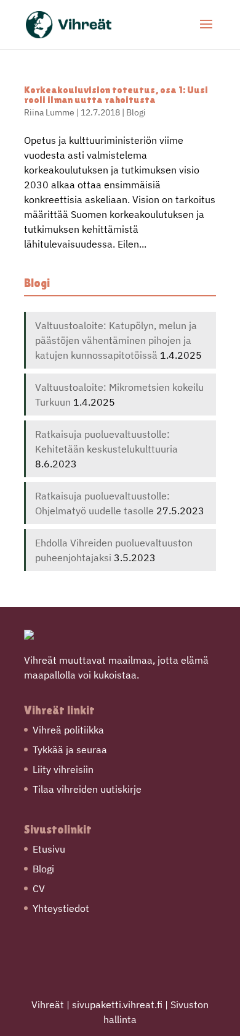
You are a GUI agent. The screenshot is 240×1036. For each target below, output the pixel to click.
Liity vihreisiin (63, 769)
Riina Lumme (49, 112)
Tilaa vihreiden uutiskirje (87, 789)
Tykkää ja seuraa (70, 749)
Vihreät (47, 1004)
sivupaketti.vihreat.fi (117, 1004)
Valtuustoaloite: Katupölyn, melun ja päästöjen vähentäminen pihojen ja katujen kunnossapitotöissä (116, 340)
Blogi (136, 112)
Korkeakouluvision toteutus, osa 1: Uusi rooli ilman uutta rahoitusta (116, 95)
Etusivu (49, 849)
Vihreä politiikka (68, 730)
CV (39, 888)
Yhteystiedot (61, 908)
